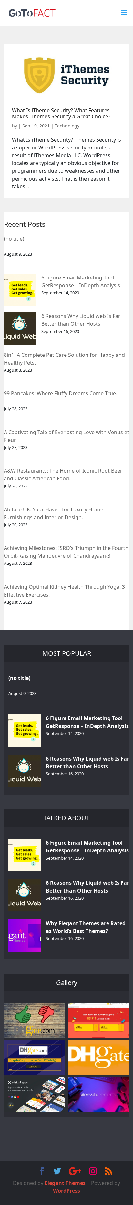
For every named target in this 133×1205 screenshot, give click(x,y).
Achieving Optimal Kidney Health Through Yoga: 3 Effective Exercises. (64, 590)
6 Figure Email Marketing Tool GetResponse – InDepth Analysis (80, 281)
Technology (67, 126)
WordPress (66, 1190)
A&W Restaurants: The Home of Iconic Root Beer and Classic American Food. (63, 474)
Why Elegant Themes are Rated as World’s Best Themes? (86, 927)
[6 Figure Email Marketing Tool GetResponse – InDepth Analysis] (20, 290)
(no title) (14, 238)
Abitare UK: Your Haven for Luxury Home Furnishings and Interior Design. (53, 513)
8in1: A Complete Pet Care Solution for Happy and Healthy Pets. (64, 358)
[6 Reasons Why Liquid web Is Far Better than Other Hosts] (20, 328)
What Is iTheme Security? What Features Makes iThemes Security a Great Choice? (61, 113)
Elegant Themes (65, 1183)
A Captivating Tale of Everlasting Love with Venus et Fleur (66, 436)
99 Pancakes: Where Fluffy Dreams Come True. (60, 393)
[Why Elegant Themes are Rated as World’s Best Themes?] (24, 935)
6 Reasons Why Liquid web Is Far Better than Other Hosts (80, 319)
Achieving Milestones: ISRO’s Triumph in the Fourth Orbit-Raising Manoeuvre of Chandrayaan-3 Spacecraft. (66, 552)
